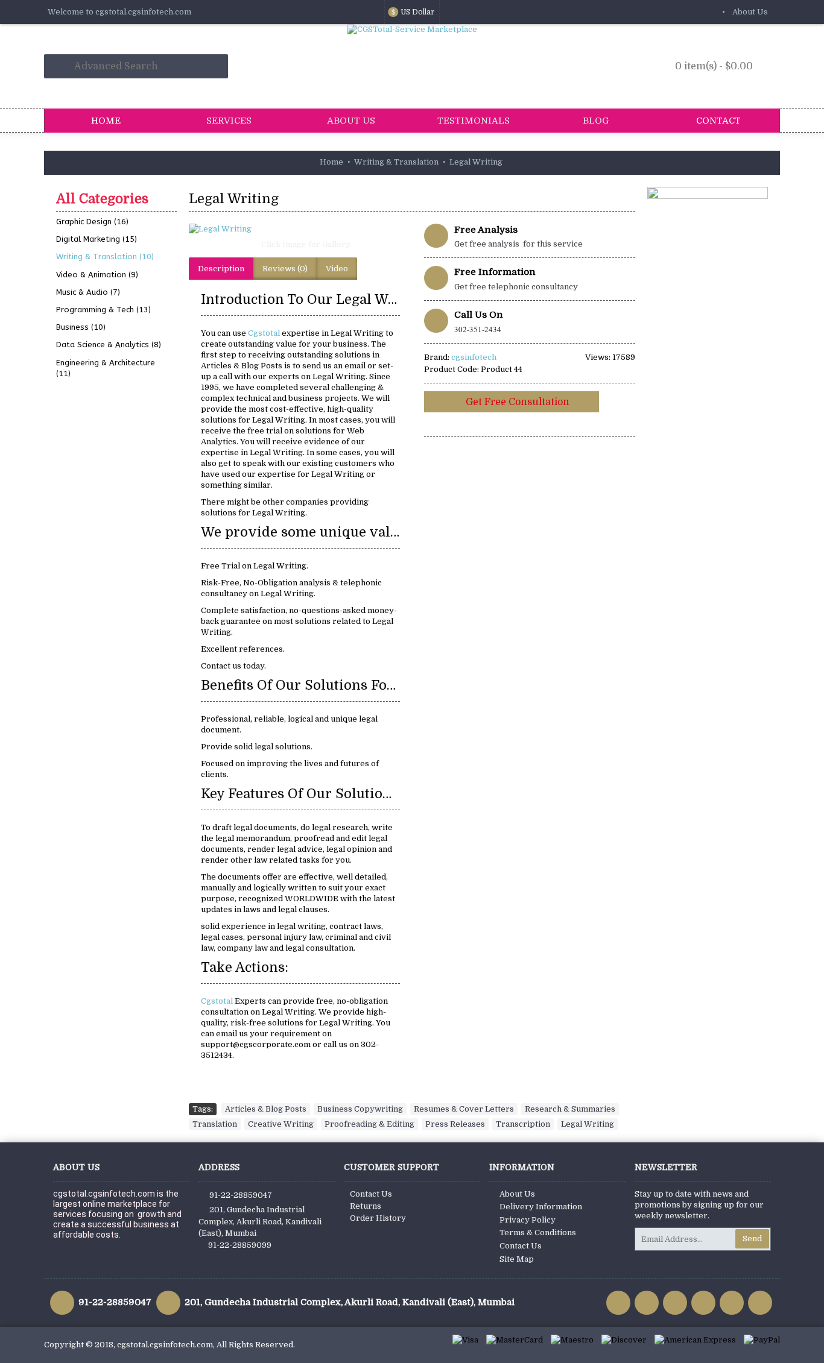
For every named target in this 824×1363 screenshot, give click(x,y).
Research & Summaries (570, 1108)
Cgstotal (265, 333)
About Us (517, 1193)
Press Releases (455, 1123)
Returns (365, 1205)
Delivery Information (540, 1206)
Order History (378, 1218)
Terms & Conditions (537, 1233)
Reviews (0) (285, 268)
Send (752, 1238)
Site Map (516, 1259)
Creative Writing (281, 1123)
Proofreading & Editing (369, 1123)
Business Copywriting (360, 1108)
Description (221, 268)
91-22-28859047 (240, 1194)
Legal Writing (587, 1123)
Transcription (523, 1123)
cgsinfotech (473, 357)
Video (337, 268)
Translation (214, 1123)
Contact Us (371, 1193)
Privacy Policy (527, 1219)
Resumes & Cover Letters (464, 1108)
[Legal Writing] (300, 229)
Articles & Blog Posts (265, 1108)
